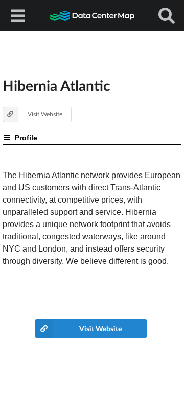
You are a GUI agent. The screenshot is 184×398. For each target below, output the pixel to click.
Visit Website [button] (45, 114)
